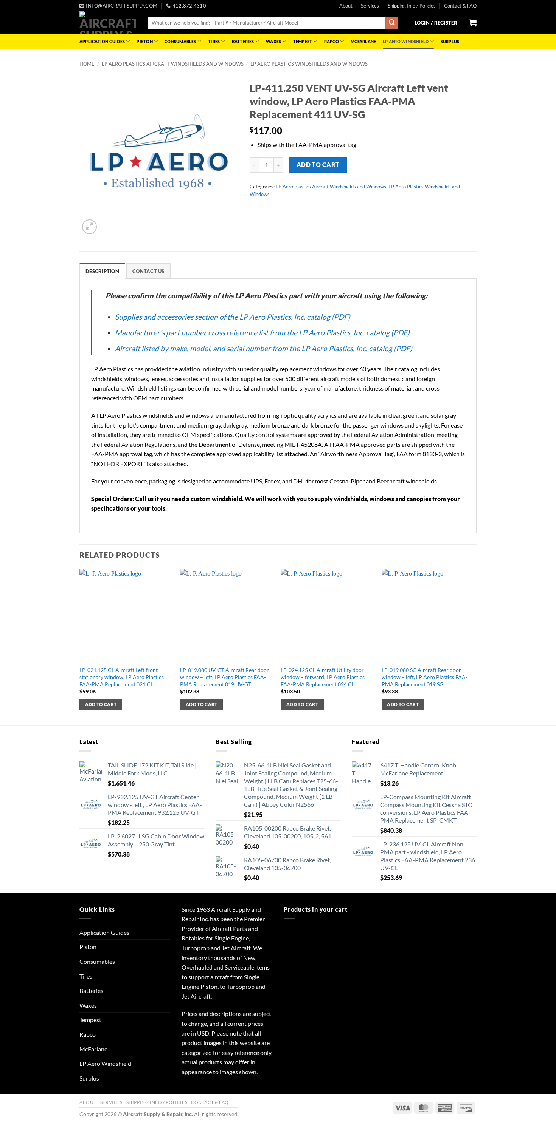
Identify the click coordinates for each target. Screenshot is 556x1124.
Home (87, 64)
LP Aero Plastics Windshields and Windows (309, 64)
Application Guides (102, 41)
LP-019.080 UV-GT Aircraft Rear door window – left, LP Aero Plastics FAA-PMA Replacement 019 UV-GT (224, 677)
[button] (436, 22)
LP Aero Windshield (406, 41)
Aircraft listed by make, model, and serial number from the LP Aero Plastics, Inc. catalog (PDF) (263, 348)
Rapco (331, 41)
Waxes (273, 41)
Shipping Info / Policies (412, 6)
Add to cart (318, 164)
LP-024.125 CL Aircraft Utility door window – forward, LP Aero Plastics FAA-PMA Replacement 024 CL (323, 677)
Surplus (450, 41)
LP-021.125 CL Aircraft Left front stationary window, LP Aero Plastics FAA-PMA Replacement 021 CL (121, 677)
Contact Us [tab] (148, 271)
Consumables (180, 41)
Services (370, 6)
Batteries (243, 41)
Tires (214, 41)
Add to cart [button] (101, 704)
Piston (144, 41)
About (346, 6)
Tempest (302, 41)
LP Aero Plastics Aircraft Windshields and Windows (173, 64)
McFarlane (363, 41)
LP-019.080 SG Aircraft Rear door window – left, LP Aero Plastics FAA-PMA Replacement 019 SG (424, 677)
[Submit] (391, 23)
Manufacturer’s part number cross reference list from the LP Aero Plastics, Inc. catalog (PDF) (262, 332)
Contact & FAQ (460, 6)
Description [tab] (102, 271)
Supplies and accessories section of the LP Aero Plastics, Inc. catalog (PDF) (232, 316)
